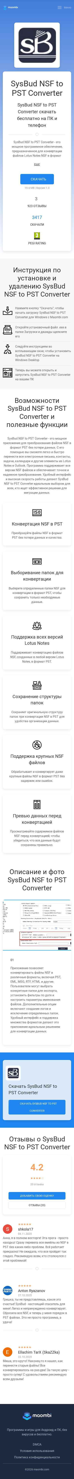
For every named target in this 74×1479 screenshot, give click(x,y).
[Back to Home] (10, 7)
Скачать (38, 179)
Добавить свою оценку (37, 1195)
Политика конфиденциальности (37, 1457)
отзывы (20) (37, 1205)
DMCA (37, 1444)
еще (37, 164)
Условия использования (37, 1451)
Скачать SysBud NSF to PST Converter (38, 1107)
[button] (64, 7)
